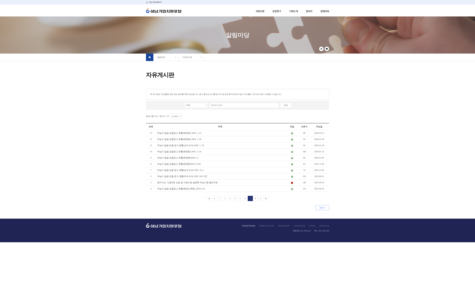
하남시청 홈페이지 (155, 2)
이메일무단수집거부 (266, 225)
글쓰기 (322, 208)
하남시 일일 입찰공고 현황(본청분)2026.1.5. (178, 158)
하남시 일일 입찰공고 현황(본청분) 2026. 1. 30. (179, 139)
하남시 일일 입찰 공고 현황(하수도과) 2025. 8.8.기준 (182, 176)
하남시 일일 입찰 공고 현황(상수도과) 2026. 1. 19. (180, 145)
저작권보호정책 (284, 225)
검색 (286, 105)
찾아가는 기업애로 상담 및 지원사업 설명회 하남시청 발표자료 (187, 182)
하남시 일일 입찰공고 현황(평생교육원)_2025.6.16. (181, 188)
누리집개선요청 (299, 225)
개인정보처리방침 (248, 225)
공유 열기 (321, 49)
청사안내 (312, 225)
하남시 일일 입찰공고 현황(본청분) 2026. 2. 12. (179, 133)
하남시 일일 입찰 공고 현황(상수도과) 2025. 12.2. (180, 170)
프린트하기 (327, 49)
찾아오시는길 (324, 225)
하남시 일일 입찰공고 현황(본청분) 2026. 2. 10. (179, 151)
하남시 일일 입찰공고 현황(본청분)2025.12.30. (179, 164)
